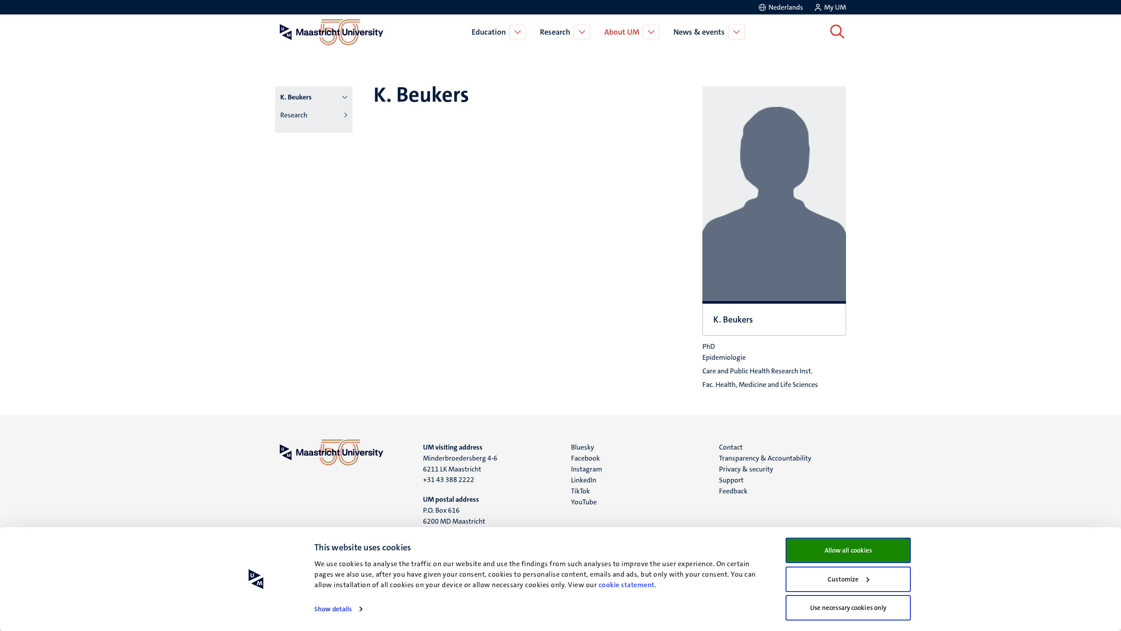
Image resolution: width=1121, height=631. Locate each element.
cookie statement (627, 584)
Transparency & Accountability (765, 458)
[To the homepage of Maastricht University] (331, 32)
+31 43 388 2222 (448, 479)
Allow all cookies (848, 550)
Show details (333, 609)
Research (555, 32)
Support (731, 480)
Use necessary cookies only (848, 607)
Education (489, 32)
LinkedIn (583, 480)
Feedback (733, 491)
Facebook (585, 458)
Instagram (586, 469)
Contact (731, 447)
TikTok (580, 491)
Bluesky (582, 447)
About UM (621, 32)
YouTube (584, 502)
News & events (699, 32)
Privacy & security (746, 469)
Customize (843, 579)
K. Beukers (296, 97)
